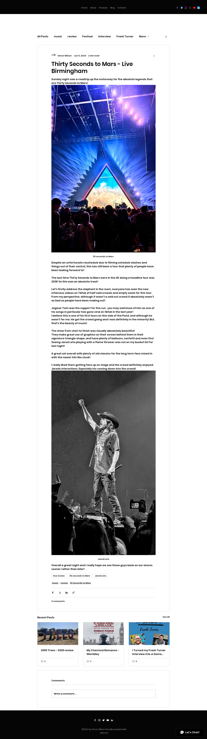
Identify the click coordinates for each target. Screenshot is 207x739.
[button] (166, 36)
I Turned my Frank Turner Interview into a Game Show (149, 652)
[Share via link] (73, 592)
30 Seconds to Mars (80, 583)
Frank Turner (124, 36)
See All (166, 617)
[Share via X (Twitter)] (59, 592)
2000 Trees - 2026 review (57, 650)
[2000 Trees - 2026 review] (57, 633)
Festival (87, 36)
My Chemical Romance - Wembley (103, 652)
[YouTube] (194, 7)
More (142, 36)
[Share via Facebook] (52, 592)
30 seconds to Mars (79, 575)
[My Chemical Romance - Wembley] (103, 633)
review (72, 36)
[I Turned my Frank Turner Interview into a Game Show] (149, 633)
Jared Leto (100, 575)
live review (59, 575)
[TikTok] (177, 7)
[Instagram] (185, 7)
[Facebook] (181, 7)
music (58, 36)
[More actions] (154, 55)
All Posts (42, 36)
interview (104, 36)
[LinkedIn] (198, 7)
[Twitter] (190, 7)
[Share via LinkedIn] (66, 592)
